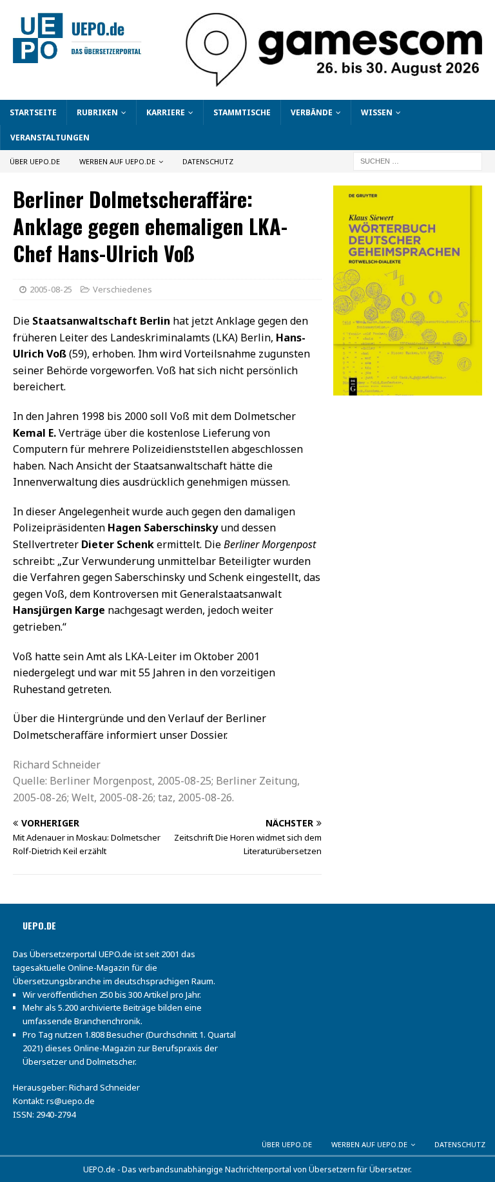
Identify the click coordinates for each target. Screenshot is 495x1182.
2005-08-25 (51, 289)
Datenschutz (207, 161)
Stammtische (242, 112)
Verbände (312, 112)
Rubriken (97, 112)
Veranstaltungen (50, 137)
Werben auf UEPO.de (117, 161)
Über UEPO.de (35, 161)
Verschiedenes (122, 289)
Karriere (165, 112)
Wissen (377, 112)
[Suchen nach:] (417, 161)
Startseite (33, 112)
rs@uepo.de (70, 1101)
